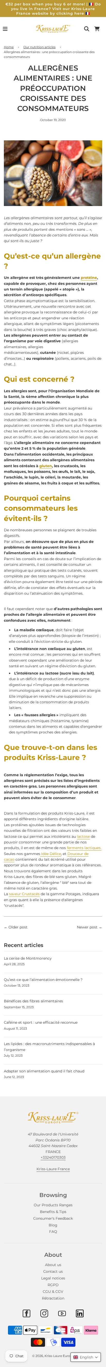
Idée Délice (50, 853)
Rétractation (53, 1298)
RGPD (53, 1285)
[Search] (87, 29)
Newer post (87, 927)
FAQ (53, 1231)
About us (53, 1264)
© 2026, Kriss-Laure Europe (53, 1356)
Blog (53, 1225)
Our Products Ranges (53, 1205)
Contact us (53, 1271)
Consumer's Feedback (53, 1218)
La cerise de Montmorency (28, 958)
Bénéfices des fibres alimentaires (33, 1001)
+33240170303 (53, 1157)
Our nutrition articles (39, 47)
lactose (83, 836)
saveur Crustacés (24, 894)
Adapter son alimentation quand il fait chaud (44, 1071)
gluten (45, 466)
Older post (18, 927)
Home (9, 47)
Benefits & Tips (53, 1211)
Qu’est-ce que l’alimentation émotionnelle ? (43, 979)
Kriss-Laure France (53, 1169)
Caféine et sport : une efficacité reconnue (40, 1022)
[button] (86, 1357)
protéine (89, 277)
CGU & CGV (53, 1291)
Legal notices (53, 1278)
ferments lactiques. (84, 847)
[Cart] (97, 29)
